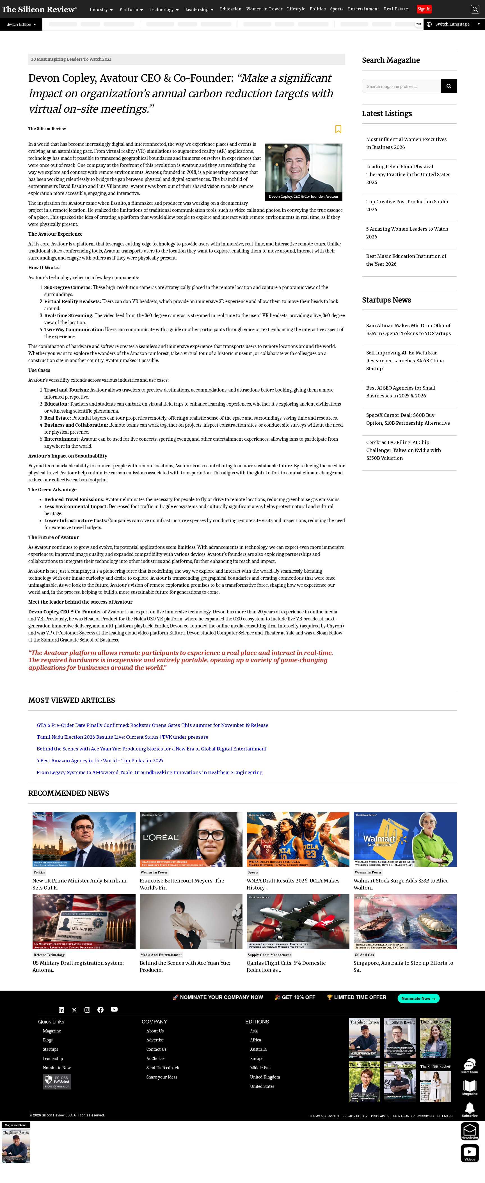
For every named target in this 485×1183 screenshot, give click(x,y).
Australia (258, 1049)
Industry (99, 9)
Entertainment (363, 9)
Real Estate (396, 9)
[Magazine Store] (16, 1146)
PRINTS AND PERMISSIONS (413, 1116)
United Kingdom (265, 1077)
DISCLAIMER (380, 1116)
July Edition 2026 (364, 1064)
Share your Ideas (162, 1077)
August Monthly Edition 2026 (364, 1023)
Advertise (155, 1040)
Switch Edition (19, 24)
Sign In (424, 9)
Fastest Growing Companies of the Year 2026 (435, 1026)
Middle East (261, 1067)
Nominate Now (57, 1067)
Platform (129, 9)
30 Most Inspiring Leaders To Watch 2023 (71, 59)
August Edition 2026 (400, 1023)
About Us (155, 1031)
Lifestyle (296, 9)
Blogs (47, 1040)
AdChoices (156, 1058)
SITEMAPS (444, 1116)
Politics (318, 9)
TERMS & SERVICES (324, 1116)
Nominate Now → (371, 998)
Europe (256, 1058)
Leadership (197, 9)
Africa (255, 1040)
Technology (162, 9)
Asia (254, 1031)
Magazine (52, 1031)
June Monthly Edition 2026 (435, 1067)
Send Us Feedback (163, 1067)
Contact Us (156, 1049)
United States (262, 1086)
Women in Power (264, 9)
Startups (50, 1049)
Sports (337, 9)
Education (231, 9)
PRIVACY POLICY (354, 1116)
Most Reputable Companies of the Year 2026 (400, 1069)
